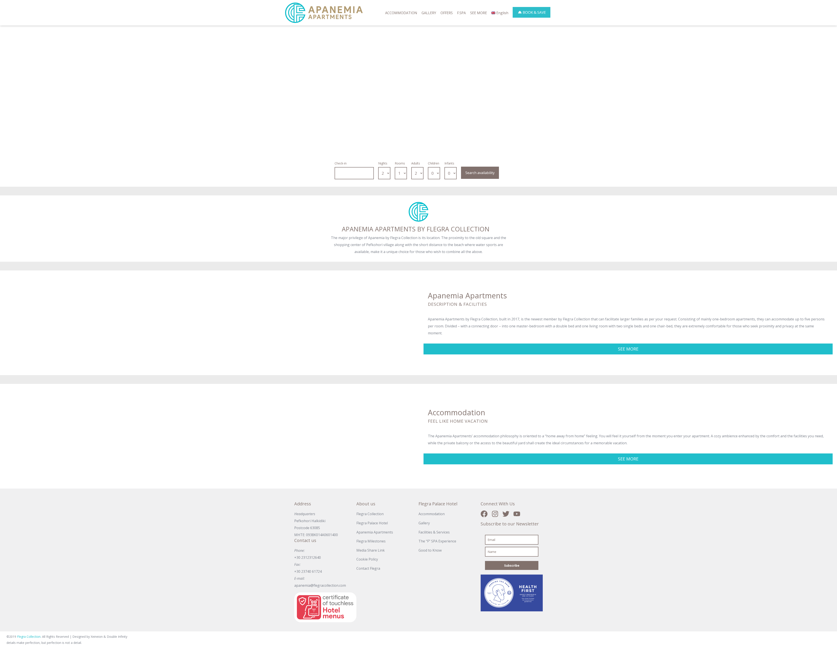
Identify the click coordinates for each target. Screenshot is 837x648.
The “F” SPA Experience (437, 541)
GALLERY (429, 12)
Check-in (341, 163)
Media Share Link (370, 550)
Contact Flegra (368, 568)
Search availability (480, 172)
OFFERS (447, 12)
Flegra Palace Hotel (372, 523)
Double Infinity (117, 636)
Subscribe (511, 565)
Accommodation (431, 513)
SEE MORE (478, 12)
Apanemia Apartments (374, 532)
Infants (449, 163)
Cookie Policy (367, 559)
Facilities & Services (434, 532)
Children (433, 163)
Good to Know (430, 550)
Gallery (424, 523)
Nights (382, 163)
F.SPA (461, 12)
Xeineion (97, 636)
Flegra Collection (370, 513)
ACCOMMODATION (401, 12)
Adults (415, 163)
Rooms (400, 163)
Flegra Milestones (371, 541)
